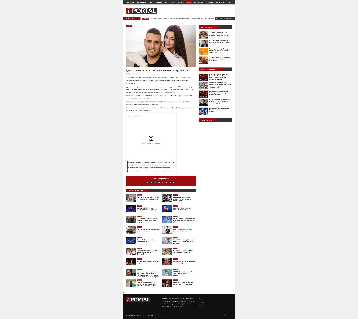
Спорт (173, 2)
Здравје (181, 2)
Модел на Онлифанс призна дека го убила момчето (183, 251)
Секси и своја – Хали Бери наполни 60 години (182, 230)
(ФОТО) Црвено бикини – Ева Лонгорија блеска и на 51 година (183, 273)
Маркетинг (220, 2)
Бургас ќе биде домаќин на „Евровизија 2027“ (147, 240)
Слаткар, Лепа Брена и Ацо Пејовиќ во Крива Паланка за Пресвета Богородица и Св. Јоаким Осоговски (219, 76)
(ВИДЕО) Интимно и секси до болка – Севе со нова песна (183, 283)
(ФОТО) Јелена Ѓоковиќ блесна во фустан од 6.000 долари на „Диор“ (184, 220)
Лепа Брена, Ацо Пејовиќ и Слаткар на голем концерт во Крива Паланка (219, 92)
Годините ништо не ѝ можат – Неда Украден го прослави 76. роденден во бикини (148, 220)
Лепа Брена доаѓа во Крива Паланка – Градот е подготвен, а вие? (220, 109)
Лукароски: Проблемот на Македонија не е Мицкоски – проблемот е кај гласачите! (219, 33)
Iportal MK (143, 315)
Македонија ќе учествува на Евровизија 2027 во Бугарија (147, 209)
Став (150, 2)
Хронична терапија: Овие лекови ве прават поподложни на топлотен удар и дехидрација (220, 85)
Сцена (189, 2)
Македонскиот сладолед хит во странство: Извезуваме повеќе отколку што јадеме (184, 18)
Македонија (141, 2)
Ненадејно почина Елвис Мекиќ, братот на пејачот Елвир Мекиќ (182, 199)
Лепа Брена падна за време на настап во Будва (184, 262)
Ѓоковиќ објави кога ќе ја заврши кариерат (182, 209)
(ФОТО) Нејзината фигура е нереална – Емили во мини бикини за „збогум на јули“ (146, 284)
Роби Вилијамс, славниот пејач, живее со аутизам (148, 230)
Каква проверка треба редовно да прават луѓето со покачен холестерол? (220, 50)
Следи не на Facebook (225, 18)
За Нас (210, 2)
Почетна (130, 2)
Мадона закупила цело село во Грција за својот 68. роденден (148, 198)
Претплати (229, 315)
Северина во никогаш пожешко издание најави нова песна (148, 262)
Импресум (202, 299)
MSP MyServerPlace (160, 315)
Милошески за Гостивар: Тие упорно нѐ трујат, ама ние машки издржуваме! (219, 101)
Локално (158, 2)
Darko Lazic (141, 171)
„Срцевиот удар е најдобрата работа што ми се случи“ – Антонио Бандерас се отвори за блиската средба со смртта (148, 274)
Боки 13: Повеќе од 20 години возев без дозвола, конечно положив (183, 241)
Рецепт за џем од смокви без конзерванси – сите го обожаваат (219, 58)
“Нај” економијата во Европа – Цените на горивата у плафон (219, 41)
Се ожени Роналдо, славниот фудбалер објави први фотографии (147, 252)
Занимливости (199, 2)
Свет (166, 2)
